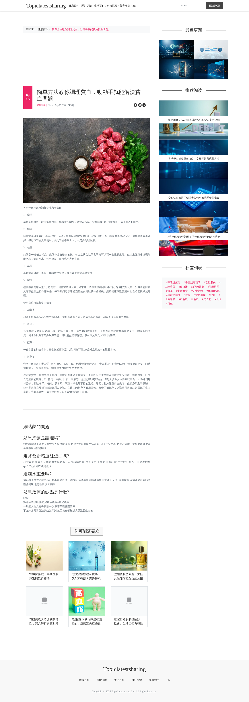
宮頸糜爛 (200, 295)
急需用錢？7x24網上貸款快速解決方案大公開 (194, 120)
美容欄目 (125, 5)
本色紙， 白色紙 (189, 299)
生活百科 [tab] (119, 679)
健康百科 (74, 5)
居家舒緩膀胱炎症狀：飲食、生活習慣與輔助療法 (128, 623)
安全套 (207, 299)
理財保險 (86, 5)
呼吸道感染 (174, 282)
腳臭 (170, 290)
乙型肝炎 (210, 282)
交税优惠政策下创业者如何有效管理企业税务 (193, 197)
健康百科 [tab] (84, 679)
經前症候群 (174, 295)
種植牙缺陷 (214, 290)
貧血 (170, 303)
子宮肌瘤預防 (193, 282)
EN (134, 5)
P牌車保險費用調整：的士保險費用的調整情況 (194, 236)
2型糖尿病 (198, 286)
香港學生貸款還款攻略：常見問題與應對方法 (193, 158)
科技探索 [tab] (137, 679)
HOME (30, 29)
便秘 (187, 295)
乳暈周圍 (214, 286)
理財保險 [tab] (102, 679)
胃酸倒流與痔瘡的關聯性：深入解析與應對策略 (43, 623)
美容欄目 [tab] (154, 679)
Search (214, 5)
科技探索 (112, 5)
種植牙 (184, 286)
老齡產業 (183, 290)
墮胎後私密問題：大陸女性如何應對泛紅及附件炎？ (128, 578)
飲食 (212, 295)
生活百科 (99, 5)
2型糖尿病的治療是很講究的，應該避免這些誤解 (86, 623)
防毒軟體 (198, 290)
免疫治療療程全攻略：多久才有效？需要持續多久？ (86, 578)
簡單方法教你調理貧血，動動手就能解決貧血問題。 (81, 29)
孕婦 (218, 299)
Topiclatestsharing (124, 669)
